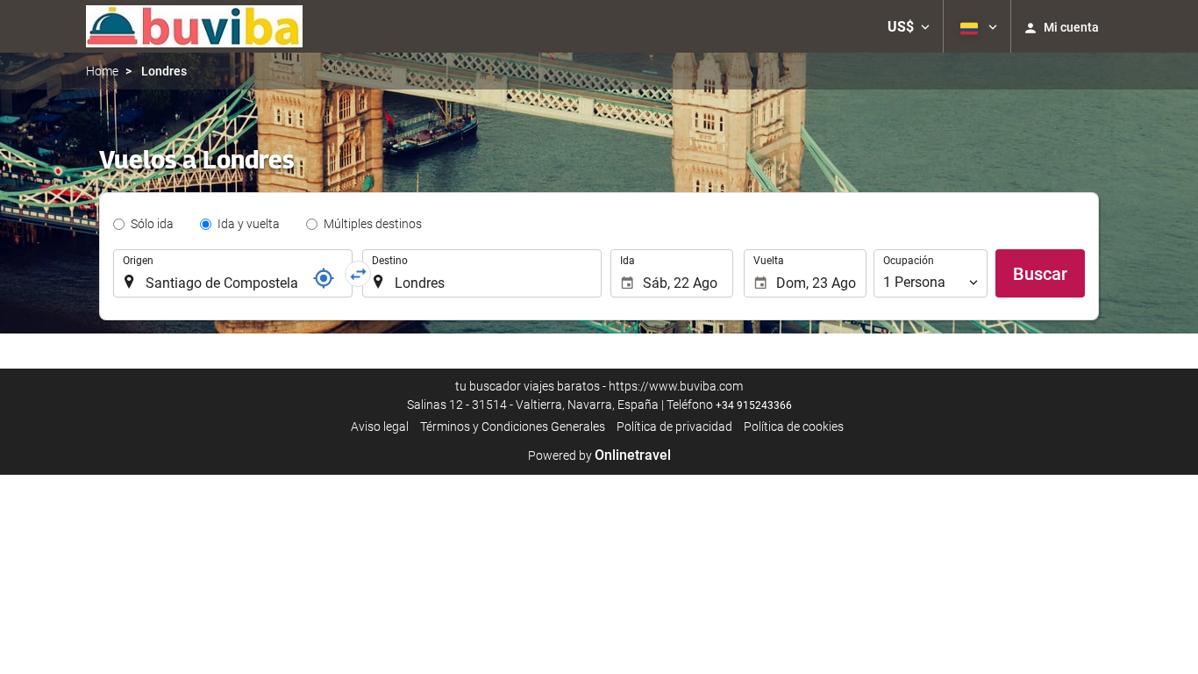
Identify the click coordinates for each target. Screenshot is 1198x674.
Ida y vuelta (248, 224)
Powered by (599, 455)
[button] (908, 26)
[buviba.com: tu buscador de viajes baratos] (194, 26)
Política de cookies (794, 426)
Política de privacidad (674, 426)
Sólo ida (152, 224)
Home (102, 71)
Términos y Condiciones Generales (512, 426)
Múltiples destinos (373, 224)
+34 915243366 (754, 405)
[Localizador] (323, 278)
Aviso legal (380, 426)
